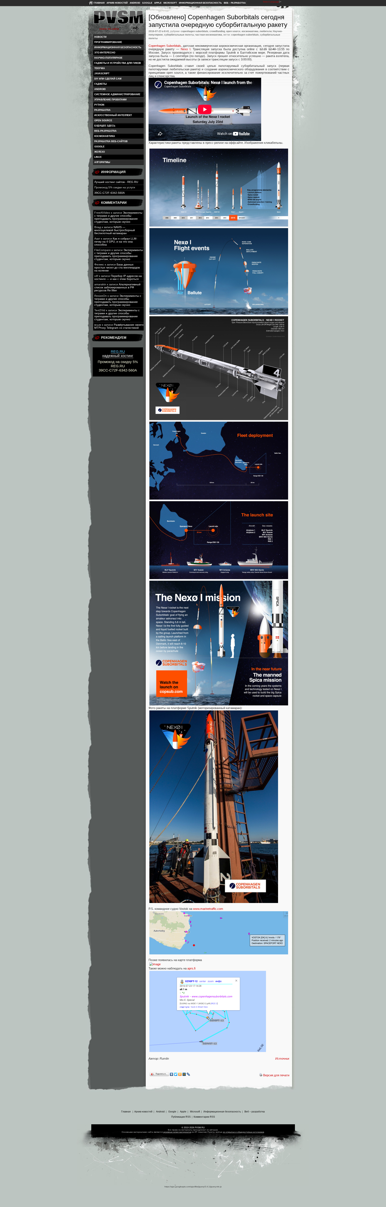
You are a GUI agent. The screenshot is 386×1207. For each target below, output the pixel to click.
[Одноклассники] (180, 1074)
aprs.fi (191, 968)
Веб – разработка (235, 3)
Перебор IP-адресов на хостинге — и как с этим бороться (118, 277)
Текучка (99, 68)
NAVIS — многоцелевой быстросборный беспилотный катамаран (114, 230)
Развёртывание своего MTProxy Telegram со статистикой (119, 326)
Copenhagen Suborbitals (165, 45)
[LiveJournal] (188, 1074)
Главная (99, 3)
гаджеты (100, 84)
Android (135, 3)
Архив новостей (117, 3)
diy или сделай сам (107, 78)
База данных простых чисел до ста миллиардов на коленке (117, 267)
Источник (282, 1058)
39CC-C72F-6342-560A (109, 192)
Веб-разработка (105, 131)
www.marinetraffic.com (208, 908)
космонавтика (104, 136)
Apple (157, 3)
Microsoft (170, 3)
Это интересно (104, 52)
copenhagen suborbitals (194, 31)
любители (266, 31)
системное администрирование (117, 94)
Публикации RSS (181, 1116)
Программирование (108, 42)
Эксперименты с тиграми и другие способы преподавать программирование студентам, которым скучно (118, 217)
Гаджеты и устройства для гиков (117, 63)
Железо (99, 151)
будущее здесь (104, 125)
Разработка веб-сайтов (111, 141)
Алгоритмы (102, 162)
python (99, 104)
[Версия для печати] (260, 1075)
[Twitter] (176, 1074)
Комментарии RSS (204, 1116)
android (100, 89)
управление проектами (110, 99)
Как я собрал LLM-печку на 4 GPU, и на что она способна (115, 241)
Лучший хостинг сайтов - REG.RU (116, 182)
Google (147, 3)
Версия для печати (276, 1075)
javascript (101, 73)
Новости (100, 37)
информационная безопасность (117, 47)
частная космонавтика (208, 34)
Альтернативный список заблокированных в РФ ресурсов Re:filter (117, 287)
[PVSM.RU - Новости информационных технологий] (118, 19)
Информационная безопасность (200, 3)
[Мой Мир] (184, 1074)
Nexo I (185, 49)
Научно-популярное (108, 57)
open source (103, 120)
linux (98, 157)
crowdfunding (217, 31)
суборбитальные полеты (179, 34)
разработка (102, 110)
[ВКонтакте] (171, 1074)
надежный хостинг (117, 354)
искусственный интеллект (113, 115)
